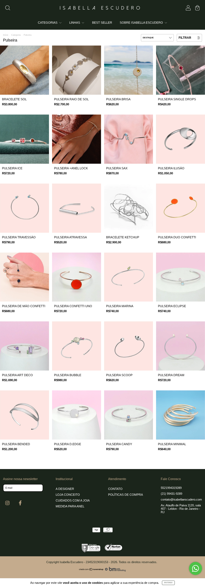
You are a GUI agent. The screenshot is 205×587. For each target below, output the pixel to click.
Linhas (75, 22)
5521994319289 (171, 488)
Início (5, 35)
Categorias (48, 22)
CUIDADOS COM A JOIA (73, 500)
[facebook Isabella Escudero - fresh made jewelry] (20, 503)
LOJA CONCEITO (68, 494)
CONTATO (115, 489)
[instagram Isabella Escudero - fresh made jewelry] (8, 503)
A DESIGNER (65, 489)
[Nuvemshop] (91, 570)
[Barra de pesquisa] (7, 8)
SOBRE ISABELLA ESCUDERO (142, 22)
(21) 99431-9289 (171, 493)
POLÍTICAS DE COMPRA (125, 494)
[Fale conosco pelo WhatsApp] (195, 568)
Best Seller (102, 22)
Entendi (168, 583)
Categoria (16, 35)
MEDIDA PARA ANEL (70, 506)
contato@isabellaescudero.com (181, 499)
